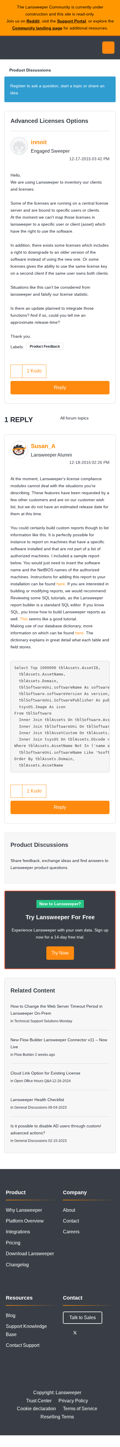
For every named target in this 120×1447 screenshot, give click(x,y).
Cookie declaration (36, 1408)
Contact (71, 1220)
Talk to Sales (82, 1317)
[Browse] (8, 47)
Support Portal (71, 21)
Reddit (33, 21)
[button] (16, 371)
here (61, 583)
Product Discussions (30, 70)
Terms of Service (80, 1408)
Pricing (13, 1242)
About (69, 1210)
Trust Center (39, 1400)
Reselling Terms (57, 1416)
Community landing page (37, 28)
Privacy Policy (73, 1400)
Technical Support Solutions (36, 1021)
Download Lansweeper (30, 1253)
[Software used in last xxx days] (110, 418)
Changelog (17, 1264)
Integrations (18, 1231)
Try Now (60, 952)
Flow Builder (24, 1055)
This (24, 619)
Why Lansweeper (24, 1210)
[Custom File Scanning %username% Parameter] (98, 418)
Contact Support (22, 1345)
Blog (10, 1315)
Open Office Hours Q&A (32, 1081)
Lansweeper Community (32, 47)
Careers (71, 1231)
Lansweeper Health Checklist (37, 1099)
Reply (60, 387)
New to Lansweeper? (60, 903)
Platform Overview (25, 1220)
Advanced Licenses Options (49, 121)
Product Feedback (45, 346)
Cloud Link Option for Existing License (45, 1073)
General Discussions (30, 1107)
